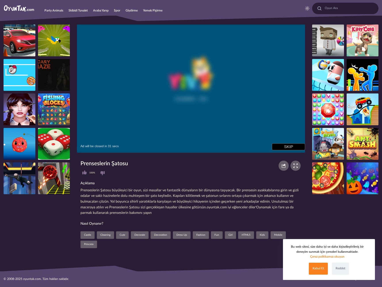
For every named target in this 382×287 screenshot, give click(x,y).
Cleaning (105, 235)
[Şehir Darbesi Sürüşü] (19, 40)
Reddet (340, 268)
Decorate (139, 235)
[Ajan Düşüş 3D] (19, 178)
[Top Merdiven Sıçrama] (19, 75)
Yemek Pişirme (152, 10)
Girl (230, 235)
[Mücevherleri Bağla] (328, 109)
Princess (89, 244)
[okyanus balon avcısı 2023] (19, 109)
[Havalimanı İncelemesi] (328, 144)
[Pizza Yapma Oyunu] (328, 178)
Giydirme (132, 10)
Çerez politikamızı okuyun (327, 256)
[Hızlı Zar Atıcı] (54, 144)
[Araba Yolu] (362, 109)
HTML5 (246, 235)
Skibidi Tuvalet (78, 10)
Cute (122, 235)
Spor (117, 10)
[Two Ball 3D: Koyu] (54, 178)
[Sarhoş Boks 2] (362, 75)
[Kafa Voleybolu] (328, 75)
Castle (87, 235)
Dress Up (181, 235)
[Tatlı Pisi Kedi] (362, 40)
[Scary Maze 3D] (54, 75)
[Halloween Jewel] (362, 178)
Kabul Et (318, 268)
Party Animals (53, 10)
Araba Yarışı (101, 10)
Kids (262, 235)
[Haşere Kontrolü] (362, 144)
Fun (216, 235)
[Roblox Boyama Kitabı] (328, 40)
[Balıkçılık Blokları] (54, 109)
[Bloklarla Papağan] (54, 40)
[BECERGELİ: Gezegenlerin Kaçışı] (19, 144)
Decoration (160, 235)
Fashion (200, 235)
